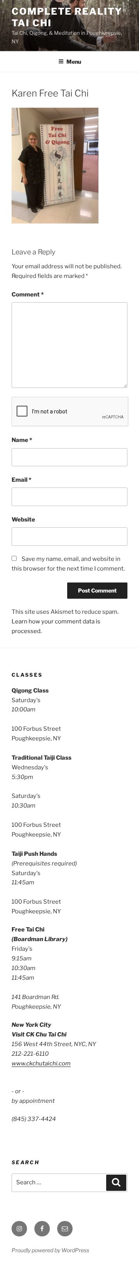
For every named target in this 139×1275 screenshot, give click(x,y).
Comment (28, 294)
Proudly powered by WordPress (50, 1250)
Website (23, 519)
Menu (73, 61)
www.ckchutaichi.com (41, 1063)
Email (21, 479)
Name (22, 440)
